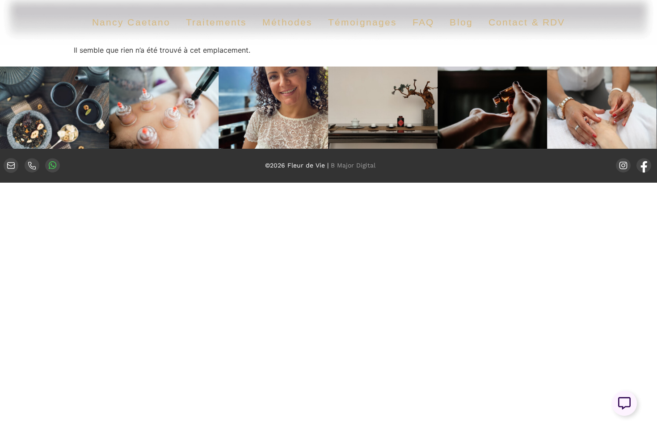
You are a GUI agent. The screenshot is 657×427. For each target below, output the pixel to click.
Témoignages (362, 22)
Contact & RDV (527, 22)
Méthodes (287, 22)
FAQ (423, 22)
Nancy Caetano (131, 22)
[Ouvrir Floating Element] (624, 403)
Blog (461, 22)
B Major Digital (353, 165)
